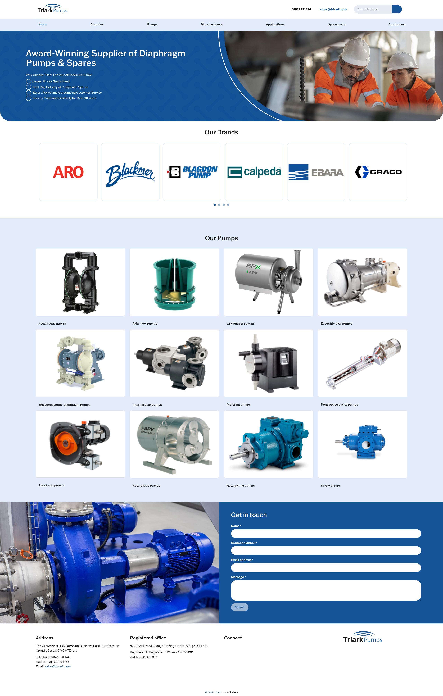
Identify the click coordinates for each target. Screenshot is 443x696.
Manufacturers (212, 24)
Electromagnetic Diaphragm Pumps (64, 404)
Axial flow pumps (145, 323)
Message (238, 577)
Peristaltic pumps (51, 485)
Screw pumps (331, 485)
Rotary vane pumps (241, 485)
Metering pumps (239, 404)
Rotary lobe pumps (146, 485)
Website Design (213, 691)
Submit (240, 607)
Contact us (396, 24)
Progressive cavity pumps (339, 404)
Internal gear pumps (147, 404)
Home (42, 24)
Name (236, 526)
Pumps (152, 24)
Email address (242, 560)
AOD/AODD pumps (52, 323)
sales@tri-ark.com (333, 9)
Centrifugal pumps (240, 323)
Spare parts (336, 24)
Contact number (244, 543)
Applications (275, 24)
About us (97, 24)
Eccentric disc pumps (336, 323)
